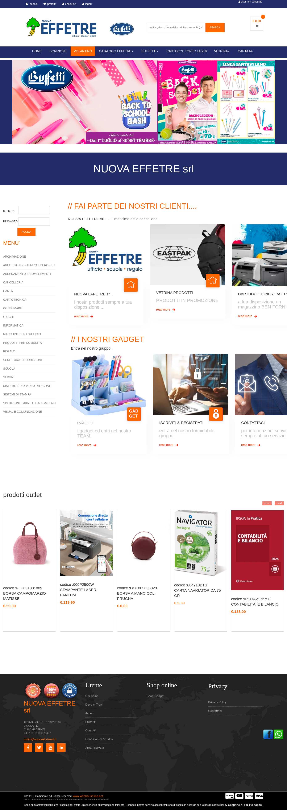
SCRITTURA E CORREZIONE (23, 360)
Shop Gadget (155, 696)
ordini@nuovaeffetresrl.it (40, 739)
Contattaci (215, 711)
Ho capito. (256, 804)
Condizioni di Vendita (99, 739)
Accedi (89, 713)
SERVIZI (8, 377)
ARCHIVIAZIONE (14, 256)
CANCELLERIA (13, 282)
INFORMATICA (13, 325)
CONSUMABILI (13, 308)
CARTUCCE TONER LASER (186, 51)
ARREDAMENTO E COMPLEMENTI (27, 273)
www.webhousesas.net (88, 796)
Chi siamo (92, 696)
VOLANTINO (83, 51)
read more (81, 316)
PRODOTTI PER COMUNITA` (23, 342)
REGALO (9, 351)
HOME (37, 51)
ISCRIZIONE (58, 51)
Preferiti (90, 721)
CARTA (8, 291)
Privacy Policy (217, 702)
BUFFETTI (148, 51)
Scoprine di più (238, 804)
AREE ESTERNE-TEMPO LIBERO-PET (29, 265)
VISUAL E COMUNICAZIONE (22, 411)
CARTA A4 (245, 51)
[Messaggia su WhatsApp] (278, 734)
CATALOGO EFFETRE (115, 51)
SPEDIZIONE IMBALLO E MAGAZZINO (29, 403)
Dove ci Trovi (94, 704)
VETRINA (221, 51)
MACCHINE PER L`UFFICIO (22, 334)
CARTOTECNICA (14, 299)
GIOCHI (8, 317)
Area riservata (94, 747)
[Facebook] (268, 734)
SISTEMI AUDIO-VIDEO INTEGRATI (27, 385)
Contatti (90, 730)
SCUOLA (9, 368)
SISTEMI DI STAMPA (17, 394)
